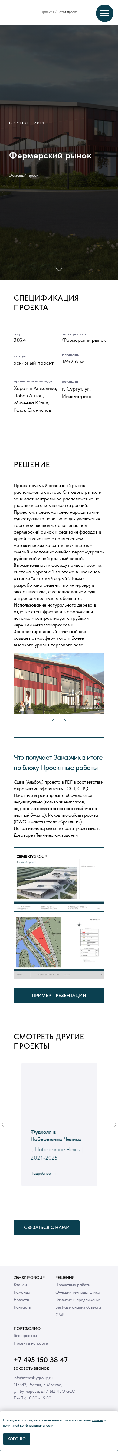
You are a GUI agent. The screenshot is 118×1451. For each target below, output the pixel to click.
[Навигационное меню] (104, 13)
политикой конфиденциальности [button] (28, 1425)
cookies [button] (97, 1420)
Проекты (47, 12)
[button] (103, 1420)
